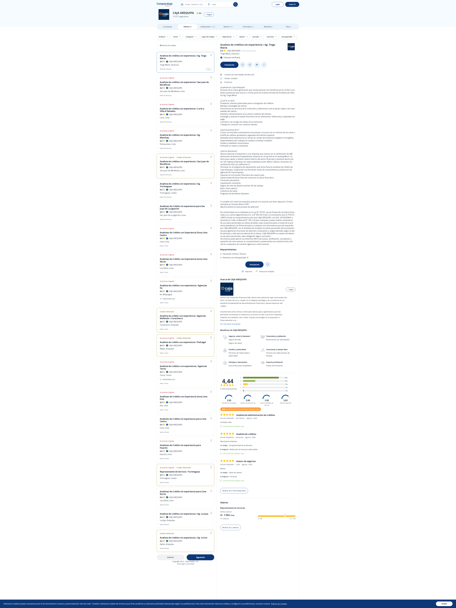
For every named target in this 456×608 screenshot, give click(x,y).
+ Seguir (208, 14)
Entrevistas (248, 27)
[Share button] (250, 64)
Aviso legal (181, 564)
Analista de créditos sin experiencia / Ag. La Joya (184, 513)
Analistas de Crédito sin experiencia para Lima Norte (183, 492)
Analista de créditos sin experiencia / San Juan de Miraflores (184, 83)
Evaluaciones (208, 27)
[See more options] (264, 65)
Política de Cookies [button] (279, 603)
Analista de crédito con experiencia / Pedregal (183, 342)
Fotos (288, 27)
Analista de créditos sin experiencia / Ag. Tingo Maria (183, 57)
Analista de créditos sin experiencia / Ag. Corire (183, 537)
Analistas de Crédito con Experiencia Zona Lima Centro (183, 234)
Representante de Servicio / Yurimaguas (180, 471)
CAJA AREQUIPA (175, 61)
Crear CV (292, 4)
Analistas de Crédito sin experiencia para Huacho (180, 446)
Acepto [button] (444, 604)
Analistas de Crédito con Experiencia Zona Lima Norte (183, 260)
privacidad (190, 564)
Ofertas (187, 27)
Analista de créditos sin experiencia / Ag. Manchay (180, 136)
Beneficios (268, 27)
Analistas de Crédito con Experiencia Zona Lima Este (183, 398)
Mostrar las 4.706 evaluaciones (234, 491)
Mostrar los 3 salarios (230, 527)
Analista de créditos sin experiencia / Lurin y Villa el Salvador (182, 110)
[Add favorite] (243, 65)
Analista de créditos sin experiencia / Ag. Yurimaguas (180, 185)
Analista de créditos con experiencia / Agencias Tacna (183, 367)
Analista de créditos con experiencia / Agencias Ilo (183, 286)
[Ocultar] (257, 64)
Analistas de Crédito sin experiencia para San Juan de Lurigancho (182, 207)
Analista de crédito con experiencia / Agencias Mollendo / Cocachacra (183, 317)
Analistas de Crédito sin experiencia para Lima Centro (183, 420)
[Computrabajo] (165, 4)
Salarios (228, 27)
